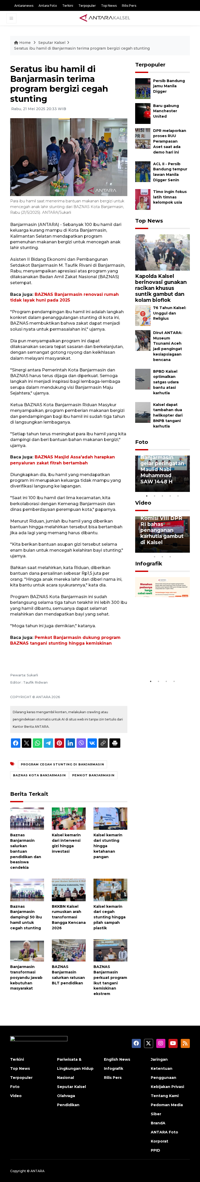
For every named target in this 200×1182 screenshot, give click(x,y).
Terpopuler (87, 6)
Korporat (159, 1141)
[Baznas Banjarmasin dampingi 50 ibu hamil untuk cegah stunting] (27, 889)
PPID (155, 1150)
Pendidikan (68, 1105)
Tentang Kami (165, 1095)
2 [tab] (154, 495)
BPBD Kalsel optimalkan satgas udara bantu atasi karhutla (166, 382)
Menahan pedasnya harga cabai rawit (161, 660)
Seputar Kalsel (51, 42)
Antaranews (23, 6)
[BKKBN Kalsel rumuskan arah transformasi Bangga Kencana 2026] (69, 889)
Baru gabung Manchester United (166, 111)
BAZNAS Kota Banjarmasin (39, 775)
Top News (109, 6)
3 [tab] (162, 495)
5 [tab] (178, 495)
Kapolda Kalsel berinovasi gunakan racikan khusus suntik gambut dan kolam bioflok (161, 288)
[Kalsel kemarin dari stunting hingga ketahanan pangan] (110, 818)
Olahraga (66, 1095)
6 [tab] (178, 549)
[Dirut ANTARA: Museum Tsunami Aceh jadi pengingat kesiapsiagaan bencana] (143, 340)
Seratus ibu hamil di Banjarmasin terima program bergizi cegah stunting (82, 48)
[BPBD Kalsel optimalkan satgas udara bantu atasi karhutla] (143, 378)
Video (143, 503)
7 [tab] (186, 549)
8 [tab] (154, 556)
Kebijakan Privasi (167, 1086)
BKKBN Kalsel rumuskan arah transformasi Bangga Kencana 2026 (69, 917)
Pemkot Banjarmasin (93, 775)
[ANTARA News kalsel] (105, 18)
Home (25, 42)
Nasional (65, 1077)
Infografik (148, 563)
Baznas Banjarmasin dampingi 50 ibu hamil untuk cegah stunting (26, 917)
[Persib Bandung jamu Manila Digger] (143, 88)
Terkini (67, 6)
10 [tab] (170, 556)
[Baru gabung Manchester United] (143, 113)
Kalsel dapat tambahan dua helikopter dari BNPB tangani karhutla (168, 415)
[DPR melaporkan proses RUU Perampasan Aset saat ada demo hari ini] (143, 138)
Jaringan (159, 1059)
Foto (141, 442)
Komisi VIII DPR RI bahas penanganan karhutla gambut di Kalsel (162, 530)
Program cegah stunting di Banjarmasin (62, 764)
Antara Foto (48, 6)
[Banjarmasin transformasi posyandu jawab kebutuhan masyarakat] (27, 949)
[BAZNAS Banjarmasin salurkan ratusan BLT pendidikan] (69, 949)
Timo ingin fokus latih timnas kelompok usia (170, 197)
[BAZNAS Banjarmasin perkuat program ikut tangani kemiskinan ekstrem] (110, 949)
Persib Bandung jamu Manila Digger (169, 86)
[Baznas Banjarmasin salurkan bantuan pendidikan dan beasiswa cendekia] (27, 818)
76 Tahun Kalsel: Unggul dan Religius (169, 313)
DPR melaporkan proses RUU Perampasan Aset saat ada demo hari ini (169, 141)
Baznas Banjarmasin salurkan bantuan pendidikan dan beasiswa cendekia (25, 851)
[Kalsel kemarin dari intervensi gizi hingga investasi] (69, 818)
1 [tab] (146, 495)
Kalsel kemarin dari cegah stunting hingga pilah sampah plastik (109, 917)
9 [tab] (162, 556)
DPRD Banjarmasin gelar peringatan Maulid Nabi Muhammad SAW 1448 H (162, 466)
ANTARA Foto (164, 1132)
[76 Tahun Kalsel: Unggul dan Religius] (143, 315)
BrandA (158, 1123)
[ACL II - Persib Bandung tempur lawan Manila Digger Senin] (143, 171)
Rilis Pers (129, 6)
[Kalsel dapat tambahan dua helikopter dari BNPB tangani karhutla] (143, 412)
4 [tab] (170, 495)
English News (117, 1059)
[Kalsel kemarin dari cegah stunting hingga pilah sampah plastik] (110, 889)
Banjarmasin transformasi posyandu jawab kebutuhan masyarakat (26, 977)
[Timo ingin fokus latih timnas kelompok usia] (143, 199)
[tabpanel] (162, 474)
